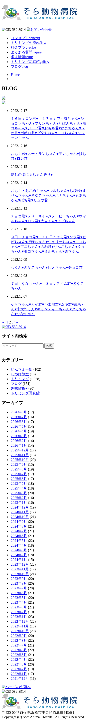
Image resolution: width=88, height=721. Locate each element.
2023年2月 (19, 612)
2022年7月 (19, 645)
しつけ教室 (20, 374)
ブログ (19, 66)
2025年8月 (19, 469)
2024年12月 (20, 507)
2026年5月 (19, 426)
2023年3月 (19, 607)
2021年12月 (20, 678)
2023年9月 (19, 579)
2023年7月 (19, 588)
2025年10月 (20, 460)
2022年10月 (20, 631)
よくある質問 (26, 52)
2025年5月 (19, 483)
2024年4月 (19, 545)
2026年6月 (19, 422)
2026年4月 (19, 431)
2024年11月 (20, 512)
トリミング (20, 379)
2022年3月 (19, 664)
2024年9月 (19, 521)
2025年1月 (19, 502)
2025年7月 (19, 474)
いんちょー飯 (21, 369)
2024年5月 (19, 541)
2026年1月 (19, 445)
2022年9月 (19, 636)
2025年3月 (19, 493)
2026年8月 (19, 412)
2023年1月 (19, 617)
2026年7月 (19, 417)
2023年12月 (20, 564)
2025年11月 (20, 455)
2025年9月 (19, 464)
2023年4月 (19, 602)
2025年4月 (19, 488)
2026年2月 (19, 441)
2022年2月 (19, 669)
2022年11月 (20, 626)
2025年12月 (20, 450)
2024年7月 (19, 531)
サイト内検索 (15, 335)
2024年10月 (20, 517)
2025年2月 (19, 498)
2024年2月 (19, 555)
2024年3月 (19, 550)
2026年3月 (19, 436)
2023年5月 (19, 598)
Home (15, 75)
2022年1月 (19, 674)
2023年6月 (19, 593)
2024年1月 (19, 560)
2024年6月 (19, 536)
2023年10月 (20, 574)
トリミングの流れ (28, 43)
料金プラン (23, 47)
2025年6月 (19, 479)
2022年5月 (19, 655)
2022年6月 (19, 650)
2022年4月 (19, 659)
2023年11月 (20, 569)
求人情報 (22, 57)
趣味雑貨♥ (19, 388)
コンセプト (25, 38)
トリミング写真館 (30, 62)
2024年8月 (19, 526)
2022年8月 (19, 640)
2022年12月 (20, 621)
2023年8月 (19, 583)
